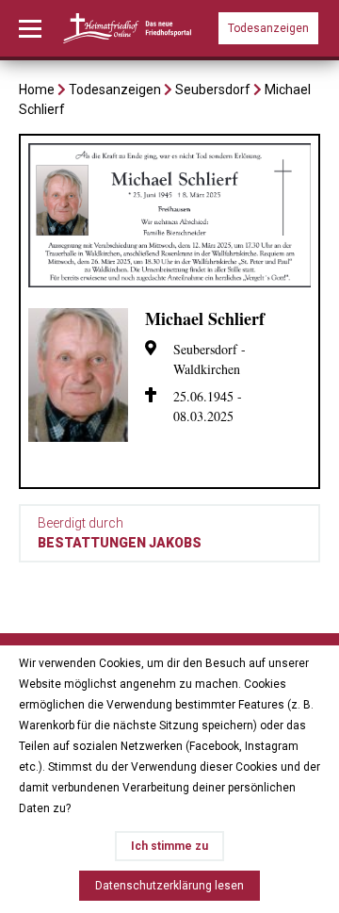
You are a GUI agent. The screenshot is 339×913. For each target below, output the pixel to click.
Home (37, 89)
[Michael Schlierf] (169, 282)
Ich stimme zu (169, 846)
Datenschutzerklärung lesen (169, 885)
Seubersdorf (212, 89)
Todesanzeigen (268, 28)
